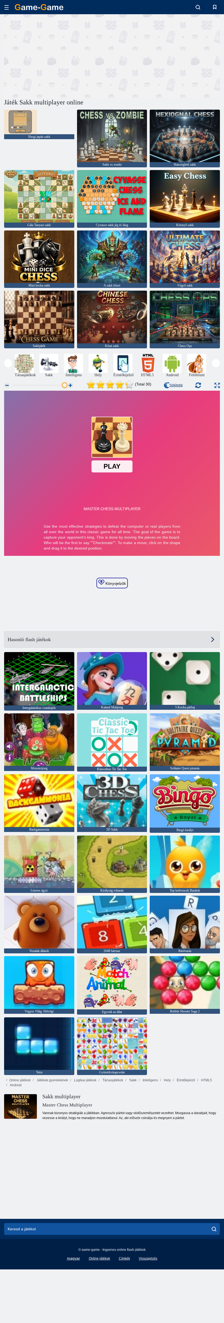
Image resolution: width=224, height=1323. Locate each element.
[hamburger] (6, 7)
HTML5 (206, 1080)
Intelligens (150, 1080)
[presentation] (8, 363)
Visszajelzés (148, 1258)
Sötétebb (176, 385)
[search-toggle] (198, 7)
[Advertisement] (58, 55)
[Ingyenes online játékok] (39, 7)
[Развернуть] (217, 385)
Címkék (124, 1258)
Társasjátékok (112, 1080)
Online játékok (20, 1080)
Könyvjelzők (115, 583)
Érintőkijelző (185, 1080)
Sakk (132, 1080)
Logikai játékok (84, 1080)
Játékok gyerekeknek (52, 1080)
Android (15, 1085)
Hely (167, 1080)
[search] (214, 1229)
